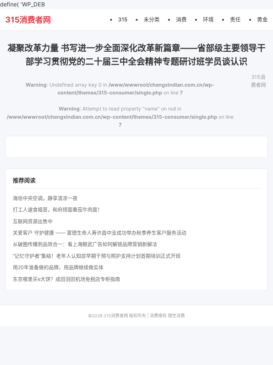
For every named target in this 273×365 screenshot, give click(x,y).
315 (122, 19)
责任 (235, 19)
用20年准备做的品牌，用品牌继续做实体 (58, 267)
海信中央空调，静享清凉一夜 (45, 198)
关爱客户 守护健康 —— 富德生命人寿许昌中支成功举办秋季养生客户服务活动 (99, 233)
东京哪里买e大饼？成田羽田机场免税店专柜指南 (66, 279)
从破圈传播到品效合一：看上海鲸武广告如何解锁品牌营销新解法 (85, 244)
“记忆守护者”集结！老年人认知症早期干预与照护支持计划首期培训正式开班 (97, 256)
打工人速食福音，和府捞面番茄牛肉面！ (57, 209)
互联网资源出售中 (33, 221)
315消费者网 (28, 19)
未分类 (152, 19)
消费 (181, 19)
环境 (208, 19)
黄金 (262, 19)
